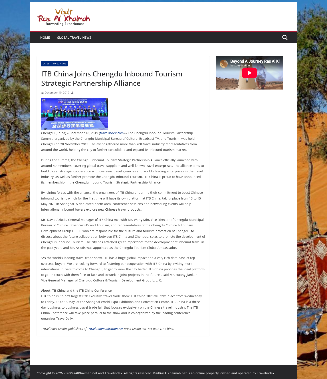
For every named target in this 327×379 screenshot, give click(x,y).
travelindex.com (112, 133)
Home (45, 37)
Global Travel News (74, 37)
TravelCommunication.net (105, 329)
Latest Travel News (54, 63)
